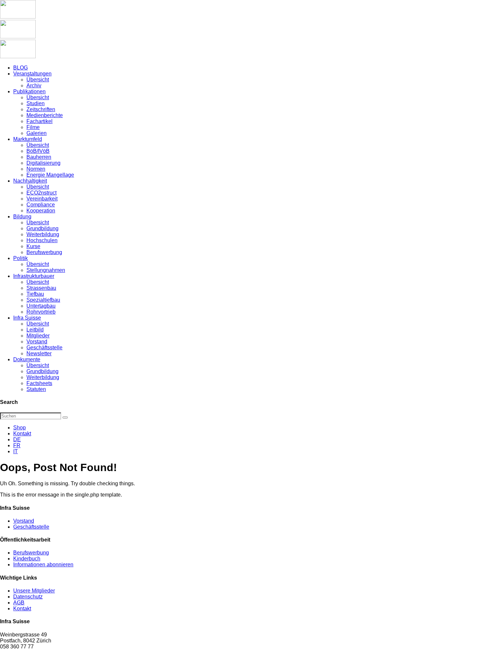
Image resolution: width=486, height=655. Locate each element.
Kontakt (22, 433)
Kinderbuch (26, 558)
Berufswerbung (31, 552)
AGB (18, 602)
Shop (19, 427)
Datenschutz (28, 596)
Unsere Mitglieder (34, 590)
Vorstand (23, 521)
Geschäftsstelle (31, 527)
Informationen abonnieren (43, 564)
